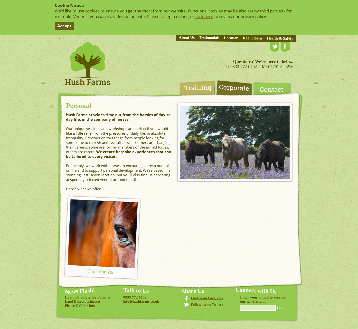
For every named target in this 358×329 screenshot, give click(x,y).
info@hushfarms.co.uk (141, 301)
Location (231, 38)
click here (204, 16)
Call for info (85, 306)
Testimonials (209, 38)
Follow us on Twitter (207, 305)
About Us (187, 37)
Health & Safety (280, 38)
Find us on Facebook (207, 298)
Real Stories (253, 38)
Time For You (100, 271)
